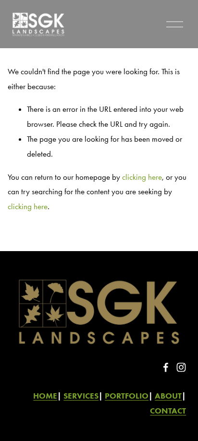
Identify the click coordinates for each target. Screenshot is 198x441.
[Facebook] (166, 367)
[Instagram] (181, 367)
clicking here (142, 177)
